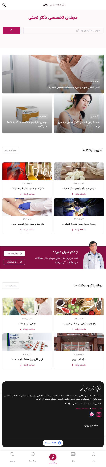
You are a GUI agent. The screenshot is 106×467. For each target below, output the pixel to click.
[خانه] (93, 454)
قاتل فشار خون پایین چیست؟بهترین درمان (74, 87)
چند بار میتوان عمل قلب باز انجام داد (78, 224)
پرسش (12, 461)
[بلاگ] (73, 454)
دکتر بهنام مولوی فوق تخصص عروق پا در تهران (22, 224)
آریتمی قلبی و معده (27, 323)
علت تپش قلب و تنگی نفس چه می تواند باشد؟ (79, 124)
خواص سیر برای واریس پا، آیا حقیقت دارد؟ (76, 188)
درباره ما (32, 461)
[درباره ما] (33, 454)
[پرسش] (12, 454)
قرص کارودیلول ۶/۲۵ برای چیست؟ (27, 359)
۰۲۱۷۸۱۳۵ (97, 408)
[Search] (11, 30)
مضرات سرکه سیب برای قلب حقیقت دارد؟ (25, 188)
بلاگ (73, 461)
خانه (93, 461)
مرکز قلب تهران (79, 359)
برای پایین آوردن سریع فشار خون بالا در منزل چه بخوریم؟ (69, 323)
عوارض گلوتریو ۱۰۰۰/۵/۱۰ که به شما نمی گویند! (27, 124)
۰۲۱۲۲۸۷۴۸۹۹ (82, 408)
